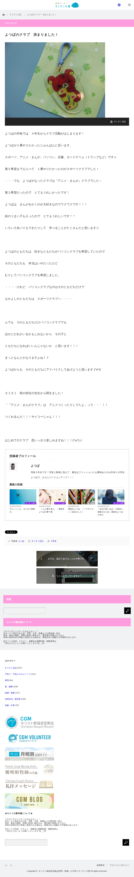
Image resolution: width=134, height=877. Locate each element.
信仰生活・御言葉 (13, 699)
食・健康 (91, 503)
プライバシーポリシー (119, 865)
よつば (21, 541)
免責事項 (100, 865)
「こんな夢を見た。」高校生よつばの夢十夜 (51, 510)
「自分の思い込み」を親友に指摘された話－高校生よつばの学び (110, 512)
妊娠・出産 (10, 705)
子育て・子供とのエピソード (17, 674)
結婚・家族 (10, 693)
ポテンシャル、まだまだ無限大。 (22, 510)
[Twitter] (6, 865)
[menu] (119, 5)
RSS (11, 865)
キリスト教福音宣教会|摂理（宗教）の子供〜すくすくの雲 (64, 871)
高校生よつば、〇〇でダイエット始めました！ (81, 510)
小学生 (54, 541)
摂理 (7, 680)
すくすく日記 (120, 121)
